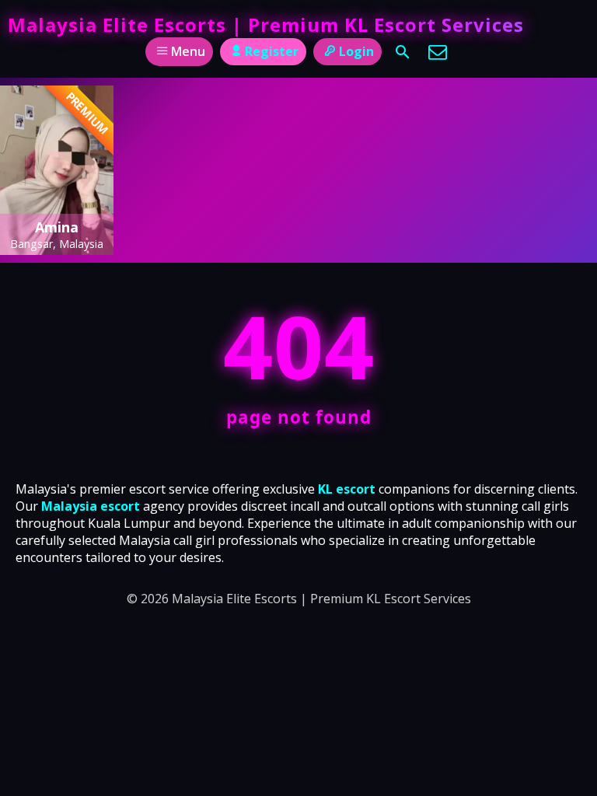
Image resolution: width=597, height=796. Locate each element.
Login (356, 51)
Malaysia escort (90, 506)
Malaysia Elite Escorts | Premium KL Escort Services (266, 24)
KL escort (346, 489)
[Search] (403, 52)
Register (271, 51)
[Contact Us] (438, 52)
